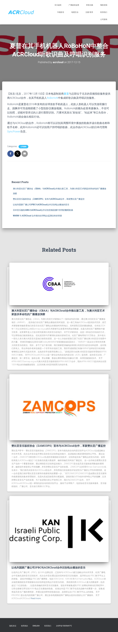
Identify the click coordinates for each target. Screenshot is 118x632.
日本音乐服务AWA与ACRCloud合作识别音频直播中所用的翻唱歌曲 (43, 210)
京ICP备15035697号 (64, 626)
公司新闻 (103, 19)
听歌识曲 (89, 5)
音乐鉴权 (58, 5)
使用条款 (24, 626)
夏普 (66, 93)
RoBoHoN (52, 97)
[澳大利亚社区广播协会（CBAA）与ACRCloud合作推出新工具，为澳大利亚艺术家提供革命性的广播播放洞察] (59, 284)
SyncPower (13, 131)
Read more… (36, 598)
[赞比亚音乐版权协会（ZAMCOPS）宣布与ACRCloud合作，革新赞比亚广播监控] (59, 407)
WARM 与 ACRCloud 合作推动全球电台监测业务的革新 (37, 216)
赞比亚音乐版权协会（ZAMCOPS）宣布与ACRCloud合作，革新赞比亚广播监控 (48, 199)
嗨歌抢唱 (103, 5)
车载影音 (60, 12)
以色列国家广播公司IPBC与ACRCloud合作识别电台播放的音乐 (41, 204)
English (36, 626)
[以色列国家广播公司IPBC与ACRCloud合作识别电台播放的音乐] (59, 529)
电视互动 (74, 12)
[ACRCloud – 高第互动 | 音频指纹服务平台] (21, 12)
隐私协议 (12, 626)
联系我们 (103, 12)
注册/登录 (89, 12)
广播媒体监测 (74, 5)
